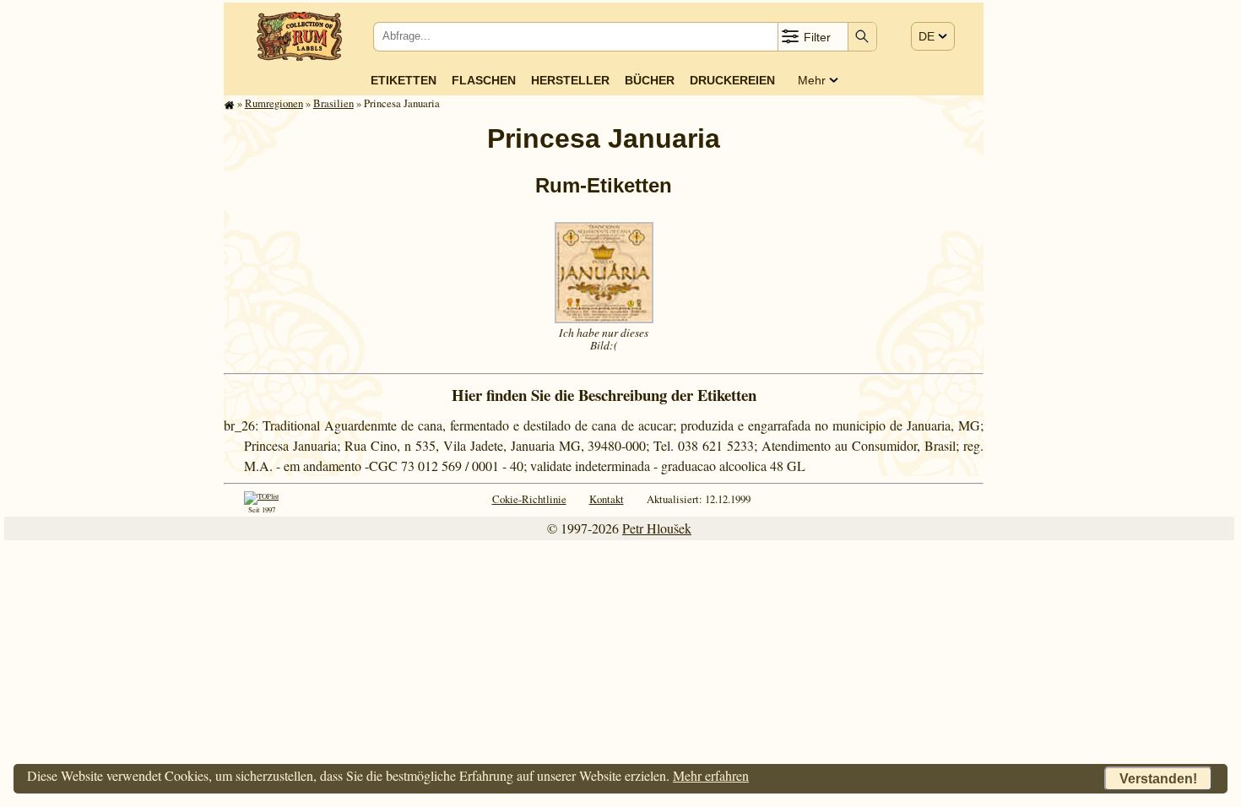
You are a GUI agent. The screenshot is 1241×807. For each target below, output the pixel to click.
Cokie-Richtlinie (529, 498)
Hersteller (570, 80)
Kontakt (606, 498)
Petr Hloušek (656, 528)
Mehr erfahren (711, 775)
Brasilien (333, 103)
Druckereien (732, 80)
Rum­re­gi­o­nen (274, 103)
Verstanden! (1158, 779)
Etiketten (403, 80)
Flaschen (484, 80)
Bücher (650, 80)
